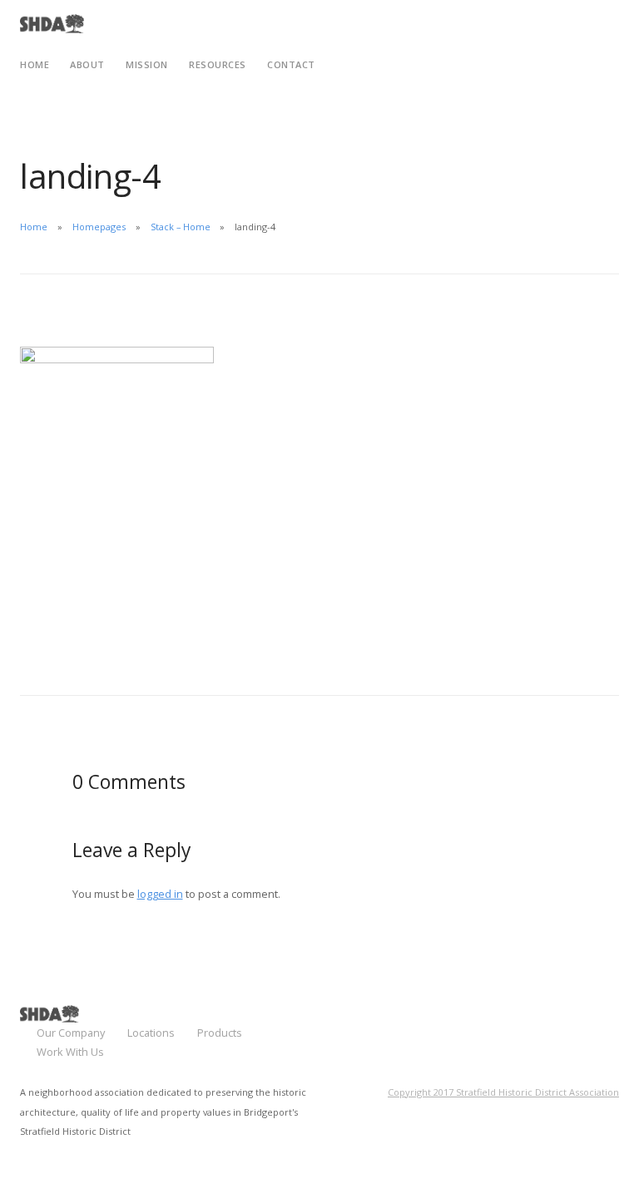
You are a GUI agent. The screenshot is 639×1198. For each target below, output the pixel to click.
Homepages (99, 226)
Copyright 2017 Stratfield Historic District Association (503, 1092)
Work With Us (70, 1051)
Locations (151, 1032)
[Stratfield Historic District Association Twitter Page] (614, 1020)
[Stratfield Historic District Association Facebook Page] (585, 1020)
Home (33, 226)
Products (219, 1032)
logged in (160, 893)
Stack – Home (181, 226)
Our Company (71, 1032)
